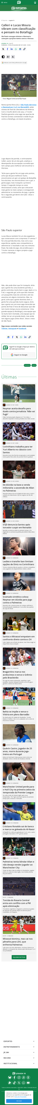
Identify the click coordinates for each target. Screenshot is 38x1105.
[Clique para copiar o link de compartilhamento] (24, 49)
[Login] (35, 2)
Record (7, 1058)
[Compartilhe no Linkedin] (12, 49)
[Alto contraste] (3, 57)
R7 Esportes (4, 20)
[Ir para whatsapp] (24, 1083)
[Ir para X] (19, 1083)
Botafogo (27, 365)
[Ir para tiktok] (14, 1083)
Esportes (8, 1041)
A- (13, 56)
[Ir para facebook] (14, 1077)
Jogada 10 (11, 20)
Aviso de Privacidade (20, 1097)
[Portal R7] (19, 2)
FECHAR (19, 1101)
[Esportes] (19, 8)
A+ (8, 56)
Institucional (10, 1063)
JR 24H (6, 1052)
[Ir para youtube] (28, 1083)
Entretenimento (12, 1047)
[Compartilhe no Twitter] (3, 49)
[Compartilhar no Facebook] (7, 49)
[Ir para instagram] (19, 1077)
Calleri (34, 365)
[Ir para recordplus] (10, 1083)
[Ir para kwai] (24, 1077)
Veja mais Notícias (19, 957)
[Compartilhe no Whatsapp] (16, 49)
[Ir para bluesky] (10, 1077)
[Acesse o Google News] (20, 49)
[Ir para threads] (28, 1077)
